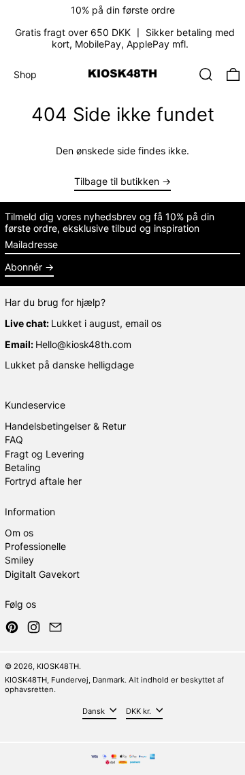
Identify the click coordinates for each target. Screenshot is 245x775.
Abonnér (23, 267)
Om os (19, 532)
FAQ (14, 439)
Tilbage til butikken (116, 181)
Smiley (19, 560)
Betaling (23, 467)
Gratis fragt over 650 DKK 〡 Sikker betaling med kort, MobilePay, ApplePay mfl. (125, 38)
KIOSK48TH (58, 666)
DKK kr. (139, 710)
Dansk (94, 710)
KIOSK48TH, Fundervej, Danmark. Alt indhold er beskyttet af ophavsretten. (114, 684)
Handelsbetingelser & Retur (65, 426)
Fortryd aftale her (43, 481)
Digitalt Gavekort (42, 574)
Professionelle (35, 546)
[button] (206, 74)
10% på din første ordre (123, 10)
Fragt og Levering (44, 454)
